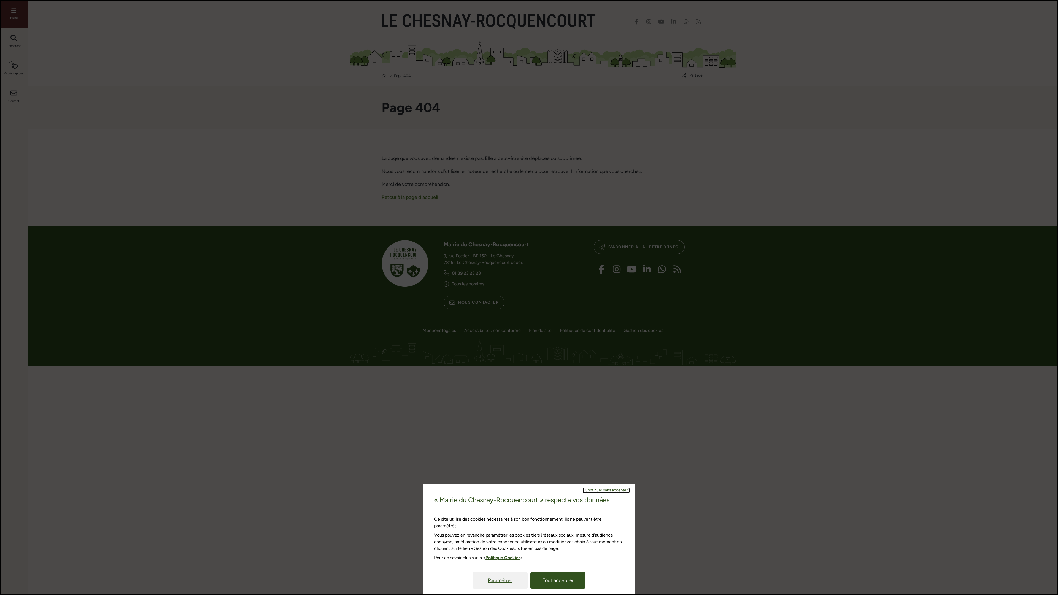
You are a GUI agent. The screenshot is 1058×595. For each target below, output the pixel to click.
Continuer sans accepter (606, 490)
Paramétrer (500, 580)
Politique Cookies (502, 557)
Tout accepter (558, 580)
